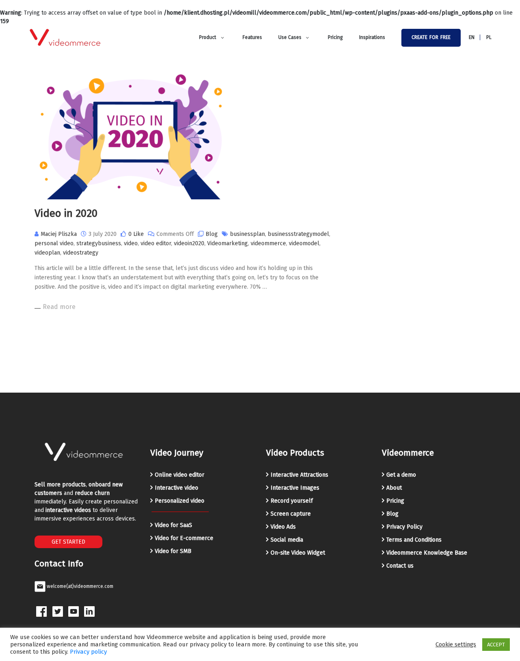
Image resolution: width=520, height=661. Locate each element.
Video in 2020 (66, 213)
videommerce (268, 243)
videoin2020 (189, 243)
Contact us (400, 565)
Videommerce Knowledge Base (426, 552)
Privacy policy (88, 651)
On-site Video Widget (298, 552)
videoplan (47, 252)
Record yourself (292, 500)
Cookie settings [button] (456, 644)
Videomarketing (227, 243)
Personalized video (179, 500)
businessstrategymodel (298, 234)
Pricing (395, 500)
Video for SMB (173, 551)
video (131, 243)
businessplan (247, 234)
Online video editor (179, 474)
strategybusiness (98, 243)
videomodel (304, 243)
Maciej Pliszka (59, 234)
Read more (59, 307)
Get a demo (401, 474)
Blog (212, 234)
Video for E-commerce (184, 538)
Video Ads (283, 526)
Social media (287, 539)
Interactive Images (295, 487)
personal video (54, 243)
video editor (156, 243)
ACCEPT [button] (496, 645)
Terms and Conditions (414, 539)
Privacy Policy (404, 526)
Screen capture (291, 513)
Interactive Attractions (299, 474)
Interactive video (176, 487)
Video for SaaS (173, 525)
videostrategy (80, 252)
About (394, 487)
